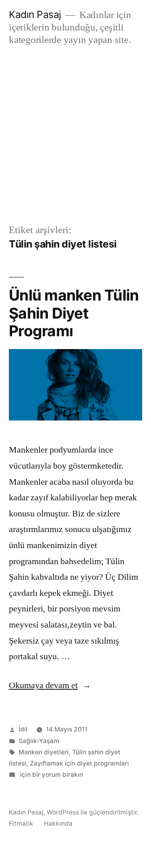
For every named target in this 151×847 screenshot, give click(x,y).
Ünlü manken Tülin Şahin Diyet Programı (74, 313)
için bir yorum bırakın (51, 774)
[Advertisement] (75, 134)
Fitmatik (21, 823)
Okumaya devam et (50, 685)
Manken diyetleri (43, 752)
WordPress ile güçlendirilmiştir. (93, 812)
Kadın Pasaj (35, 14)
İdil (23, 729)
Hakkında (58, 823)
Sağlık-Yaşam (39, 741)
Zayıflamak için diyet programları (79, 763)
